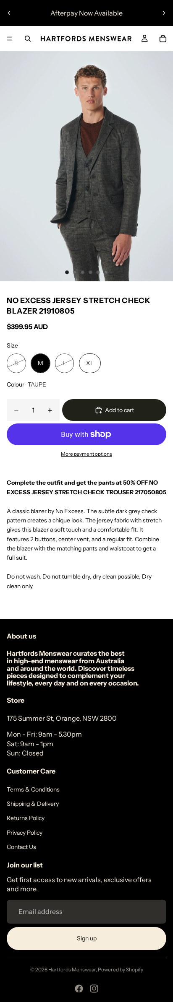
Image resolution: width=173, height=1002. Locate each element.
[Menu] (9, 38)
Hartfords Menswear (72, 969)
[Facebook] (79, 989)
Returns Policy (26, 818)
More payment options (86, 454)
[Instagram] (94, 989)
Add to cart (119, 410)
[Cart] (163, 38)
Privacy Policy (24, 832)
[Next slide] (164, 13)
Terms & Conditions (33, 789)
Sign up (87, 938)
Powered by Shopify (120, 969)
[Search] (27, 38)
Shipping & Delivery (33, 803)
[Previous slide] (9, 13)
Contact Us (21, 847)
